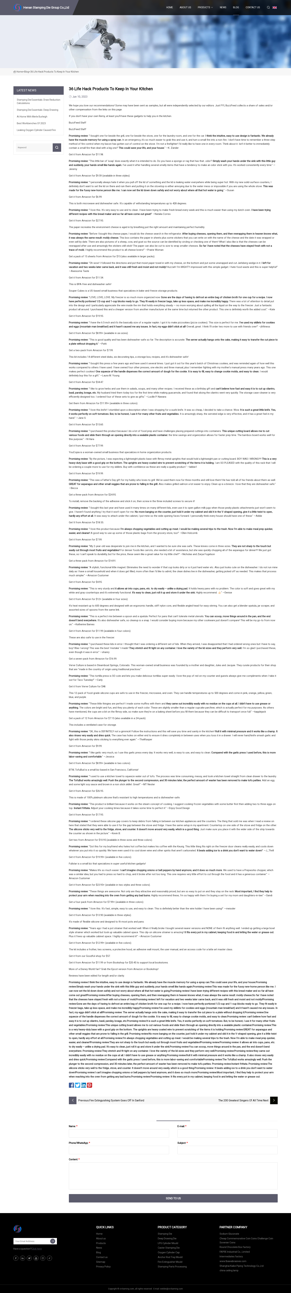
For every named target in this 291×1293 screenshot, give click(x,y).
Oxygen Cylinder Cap (169, 1252)
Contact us (253, 7)
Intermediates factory (231, 1256)
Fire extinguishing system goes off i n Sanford (116, 1100)
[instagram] (42, 1258)
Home (169, 7)
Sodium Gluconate (229, 1233)
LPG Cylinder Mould (168, 1243)
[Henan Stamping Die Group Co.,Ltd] (30, 1229)
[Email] (52, 1241)
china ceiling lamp (229, 1270)
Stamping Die (165, 1233)
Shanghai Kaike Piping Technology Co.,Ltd (242, 1266)
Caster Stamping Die (169, 1247)
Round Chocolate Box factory (235, 1247)
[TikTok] (49, 1258)
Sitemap (100, 1262)
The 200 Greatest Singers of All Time (240, 1100)
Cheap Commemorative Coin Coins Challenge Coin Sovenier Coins (246, 1240)
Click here (36, 1248)
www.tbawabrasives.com (233, 1261)
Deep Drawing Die (167, 1238)
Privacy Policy (103, 1266)
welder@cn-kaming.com (171, 1289)
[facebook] (15, 1258)
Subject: (182, 1143)
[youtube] (36, 1258)
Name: (73, 1126)
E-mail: (181, 1126)
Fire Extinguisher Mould (170, 1262)
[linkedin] (22, 1258)
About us (185, 7)
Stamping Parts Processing (172, 1266)
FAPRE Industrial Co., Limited (235, 1251)
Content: (74, 1159)
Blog (236, 7)
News (223, 7)
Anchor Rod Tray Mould (170, 1257)
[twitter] (29, 1258)
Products (204, 7)
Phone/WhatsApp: (79, 1143)
